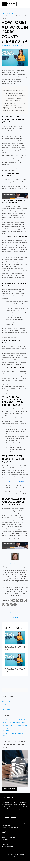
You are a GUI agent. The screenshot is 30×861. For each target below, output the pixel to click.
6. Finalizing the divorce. (12, 102)
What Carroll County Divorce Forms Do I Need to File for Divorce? (15, 104)
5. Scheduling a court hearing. (13, 100)
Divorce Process (6, 709)
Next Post (15, 617)
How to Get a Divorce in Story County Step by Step (15, 669)
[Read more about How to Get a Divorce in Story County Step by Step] (15, 659)
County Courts (6, 45)
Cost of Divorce (6, 701)
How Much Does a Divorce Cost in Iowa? (13, 722)
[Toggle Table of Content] (24, 88)
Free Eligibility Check (9, 788)
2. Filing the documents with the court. (15, 95)
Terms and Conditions (8, 837)
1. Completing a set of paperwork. (14, 93)
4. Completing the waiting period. (14, 98)
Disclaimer (5, 844)
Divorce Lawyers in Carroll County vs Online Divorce (14, 111)
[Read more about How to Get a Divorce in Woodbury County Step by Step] (15, 637)
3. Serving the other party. (12, 97)
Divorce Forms (6, 706)
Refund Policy (5, 840)
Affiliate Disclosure (7, 846)
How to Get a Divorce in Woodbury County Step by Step (15, 647)
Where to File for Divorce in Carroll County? (13, 108)
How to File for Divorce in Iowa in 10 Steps (14, 725)
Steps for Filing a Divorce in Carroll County (13, 91)
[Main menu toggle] (26, 3)
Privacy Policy (6, 842)
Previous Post (15, 613)
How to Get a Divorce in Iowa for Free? (13, 720)
